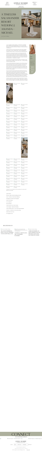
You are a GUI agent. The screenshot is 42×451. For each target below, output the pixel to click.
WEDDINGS (24, 444)
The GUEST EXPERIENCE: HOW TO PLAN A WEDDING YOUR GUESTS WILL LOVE (7, 232)
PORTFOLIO (7, 4)
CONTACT (35, 4)
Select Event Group (11, 211)
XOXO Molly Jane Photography (14, 198)
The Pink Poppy (10, 200)
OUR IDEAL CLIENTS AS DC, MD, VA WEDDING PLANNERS (21, 234)
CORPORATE (30, 444)
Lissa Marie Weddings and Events (16, 195)
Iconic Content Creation (14, 205)
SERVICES (34, 2)
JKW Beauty (9, 203)
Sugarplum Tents (10, 213)
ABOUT (7, 3)
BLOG (35, 3)
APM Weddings (16, 206)
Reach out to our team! (9, 190)
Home (7, 2)
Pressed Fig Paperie (21, 208)
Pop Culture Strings (18, 210)
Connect (21, 434)
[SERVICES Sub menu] (36, 2)
